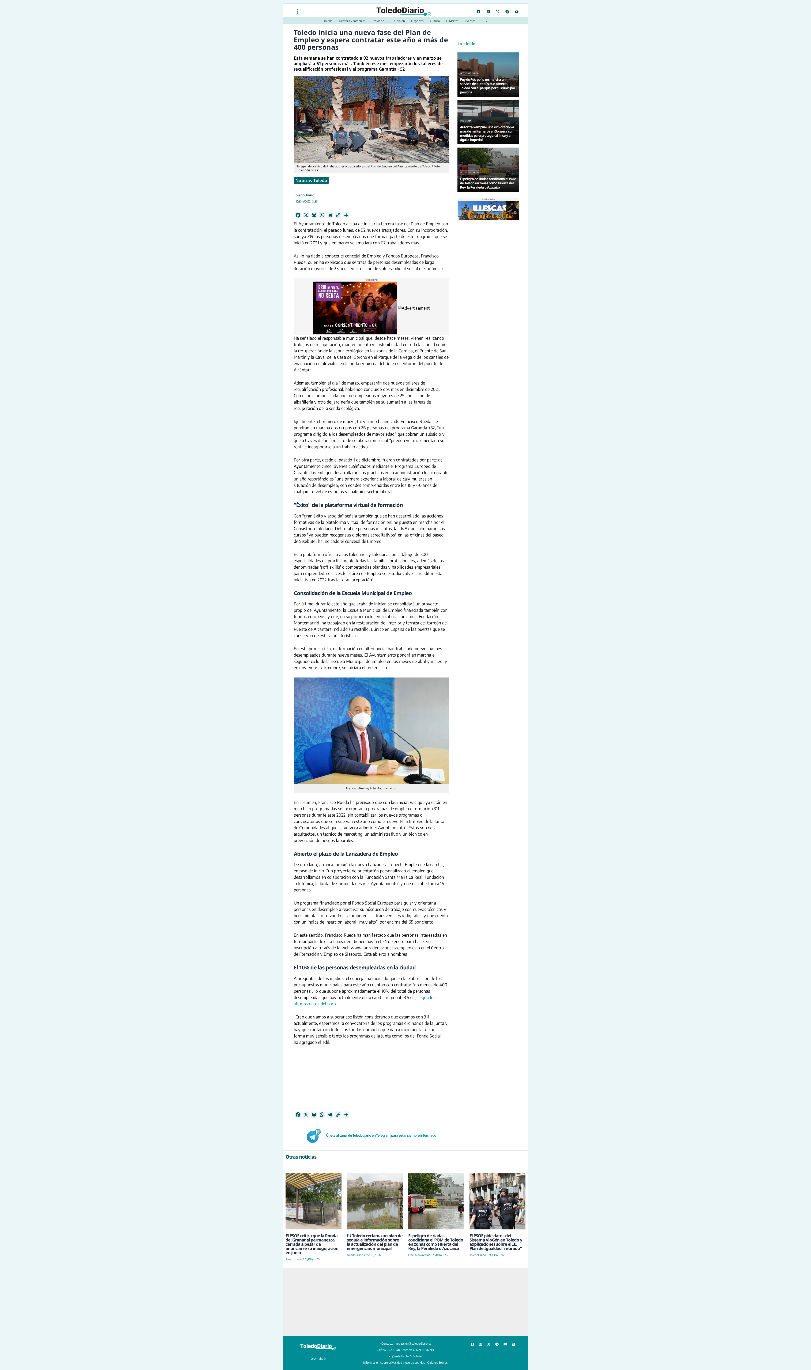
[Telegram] (507, 12)
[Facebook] (479, 12)
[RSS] (513, 1344)
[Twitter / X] (498, 12)
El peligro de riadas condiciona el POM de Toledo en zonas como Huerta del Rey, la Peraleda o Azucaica (435, 1242)
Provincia (465, 121)
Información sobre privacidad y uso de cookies (394, 1362)
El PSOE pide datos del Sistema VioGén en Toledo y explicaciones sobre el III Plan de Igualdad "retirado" (495, 1242)
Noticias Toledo (311, 180)
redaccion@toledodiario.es (413, 1343)
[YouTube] (517, 12)
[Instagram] (488, 12)
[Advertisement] (371, 1081)
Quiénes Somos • (438, 1362)
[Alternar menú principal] (297, 11)
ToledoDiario (304, 195)
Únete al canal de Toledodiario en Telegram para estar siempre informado (381, 1135)
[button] (386, 21)
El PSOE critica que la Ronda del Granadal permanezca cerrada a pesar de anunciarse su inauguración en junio (312, 1244)
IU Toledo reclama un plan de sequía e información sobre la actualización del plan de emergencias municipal (375, 1242)
